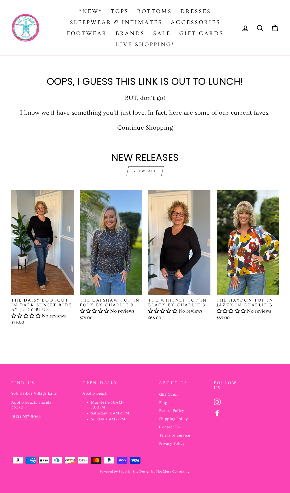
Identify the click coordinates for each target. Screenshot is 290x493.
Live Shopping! (145, 44)
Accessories (195, 22)
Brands (130, 33)
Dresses (195, 11)
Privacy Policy (172, 443)
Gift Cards (201, 33)
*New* (90, 11)
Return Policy (171, 410)
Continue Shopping (145, 127)
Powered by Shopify (115, 471)
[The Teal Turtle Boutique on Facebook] (217, 413)
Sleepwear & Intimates (116, 22)
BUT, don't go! (145, 98)
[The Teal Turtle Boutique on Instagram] (217, 402)
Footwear (87, 33)
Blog (163, 403)
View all (145, 171)
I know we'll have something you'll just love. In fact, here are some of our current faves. (145, 112)
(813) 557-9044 (26, 416)
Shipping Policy (173, 419)
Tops (120, 11)
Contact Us (169, 427)
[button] (26, 316)
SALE (162, 33)
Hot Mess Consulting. (173, 471)
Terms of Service (174, 435)
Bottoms (154, 11)
